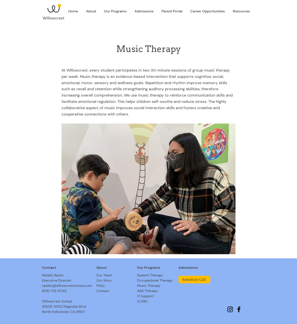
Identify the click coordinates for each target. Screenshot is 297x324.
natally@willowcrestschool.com (67, 285)
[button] (91, 11)
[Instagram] (230, 309)
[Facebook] (239, 309)
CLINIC (142, 301)
